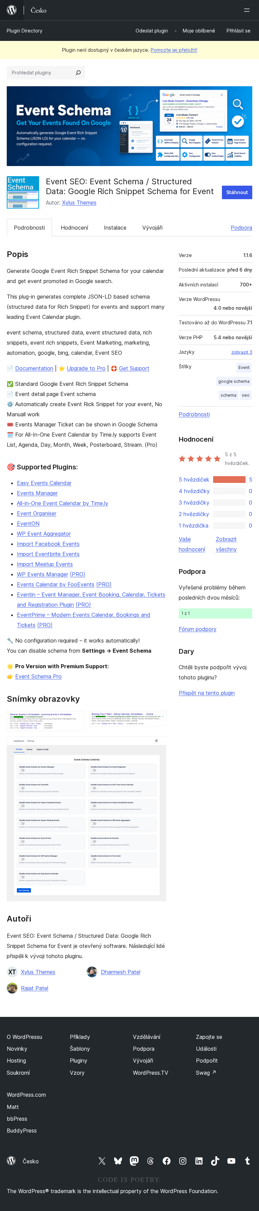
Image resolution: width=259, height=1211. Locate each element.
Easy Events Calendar (44, 483)
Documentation (34, 368)
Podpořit (207, 1060)
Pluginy (78, 1060)
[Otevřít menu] (248, 10)
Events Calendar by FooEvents (55, 584)
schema (228, 395)
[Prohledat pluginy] (78, 72)
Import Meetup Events (45, 564)
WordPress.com (26, 1094)
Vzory (77, 1072)
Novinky (17, 1048)
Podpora (241, 227)
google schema (234, 381)
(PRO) (77, 574)
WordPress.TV (150, 1072)
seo (246, 395)
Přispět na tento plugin (207, 693)
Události (206, 1048)
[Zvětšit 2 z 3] (157, 720)
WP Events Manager (42, 574)
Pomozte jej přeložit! (174, 50)
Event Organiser (36, 513)
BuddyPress (22, 1130)
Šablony (80, 1048)
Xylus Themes (79, 202)
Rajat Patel (34, 988)
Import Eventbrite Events (48, 554)
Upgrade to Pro (86, 368)
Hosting (16, 1060)
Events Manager (37, 493)
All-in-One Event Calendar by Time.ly (62, 503)
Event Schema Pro (38, 676)
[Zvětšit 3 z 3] (157, 745)
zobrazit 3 (241, 352)
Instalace (115, 227)
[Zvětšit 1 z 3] (74, 720)
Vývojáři (152, 227)
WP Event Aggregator (44, 533)
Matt (13, 1106)
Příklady (80, 1036)
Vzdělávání (146, 1036)
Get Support (134, 368)
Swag (206, 1072)
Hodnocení (74, 227)
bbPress (17, 1118)
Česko (31, 1161)
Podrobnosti (29, 227)
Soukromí (18, 1072)
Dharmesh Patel (120, 972)
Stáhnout (237, 192)
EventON (28, 523)
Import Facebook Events (48, 543)
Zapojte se (209, 1036)
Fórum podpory (198, 629)
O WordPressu (24, 1036)
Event (244, 367)
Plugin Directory (24, 30)
